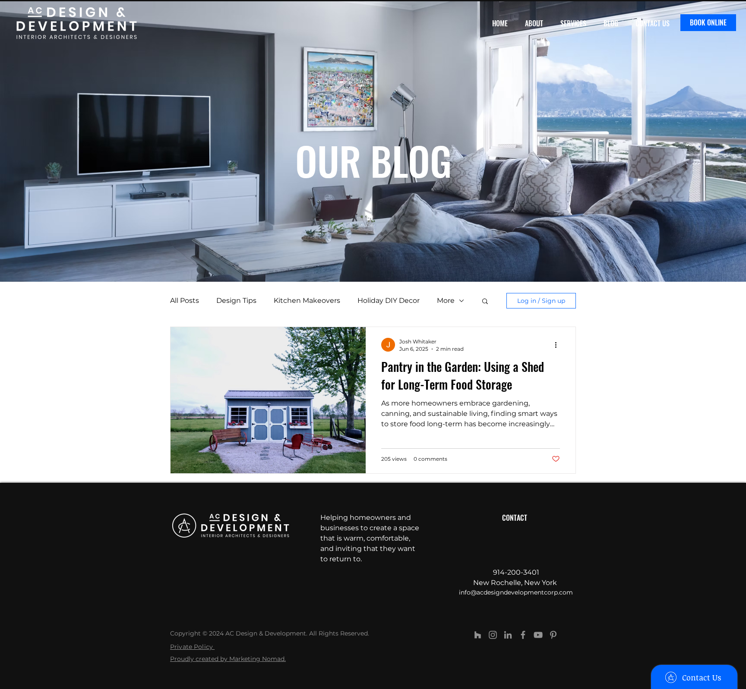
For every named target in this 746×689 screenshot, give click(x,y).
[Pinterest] (553, 634)
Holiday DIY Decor (388, 300)
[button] (485, 301)
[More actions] (558, 345)
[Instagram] (492, 634)
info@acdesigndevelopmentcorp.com (516, 592)
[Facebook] (523, 634)
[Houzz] (477, 634)
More (446, 300)
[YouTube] (538, 634)
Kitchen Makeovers (307, 300)
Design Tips (236, 300)
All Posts (184, 300)
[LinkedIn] (508, 634)
